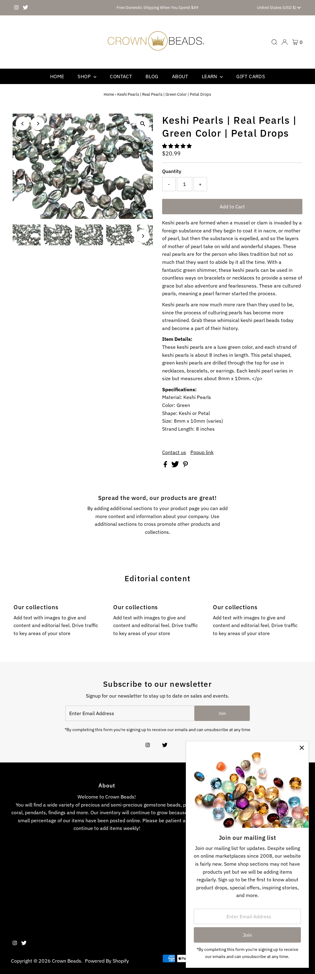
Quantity (171, 171)
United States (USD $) (277, 7)
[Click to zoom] (143, 124)
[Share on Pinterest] (185, 465)
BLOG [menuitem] (152, 76)
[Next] (38, 124)
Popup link (201, 452)
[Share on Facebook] (166, 465)
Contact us (174, 452)
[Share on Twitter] (175, 465)
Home (109, 94)
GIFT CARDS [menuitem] (250, 76)
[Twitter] (25, 7)
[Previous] (23, 124)
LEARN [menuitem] (210, 76)
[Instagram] (16, 7)
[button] (177, 146)
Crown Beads (66, 961)
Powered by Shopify (107, 961)
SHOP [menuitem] (85, 76)
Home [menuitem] (57, 76)
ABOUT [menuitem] (180, 76)
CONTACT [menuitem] (121, 76)
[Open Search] (274, 42)
